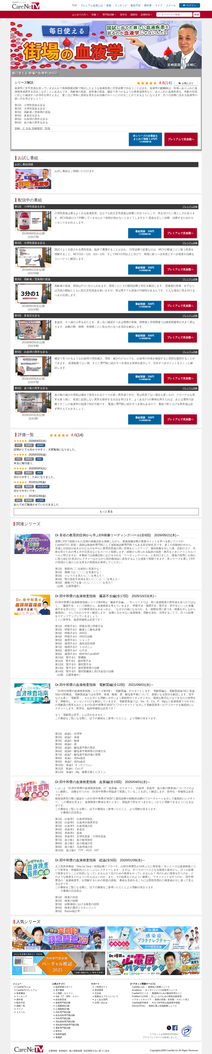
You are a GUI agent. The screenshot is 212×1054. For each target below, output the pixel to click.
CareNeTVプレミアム (26, 990)
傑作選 (148, 5)
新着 (108, 5)
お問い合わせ (101, 1002)
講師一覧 (20, 1006)
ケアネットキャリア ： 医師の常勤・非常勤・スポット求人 (160, 999)
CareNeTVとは (23, 987)
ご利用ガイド (101, 987)
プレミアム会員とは (91, 5)
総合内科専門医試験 (65, 1015)
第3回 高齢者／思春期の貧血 (33, 112)
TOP (74, 5)
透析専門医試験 (63, 1028)
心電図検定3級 (62, 1009)
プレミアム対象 (190, 206)
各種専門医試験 (63, 1002)
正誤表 (98, 993)
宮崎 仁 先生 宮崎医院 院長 (32, 128)
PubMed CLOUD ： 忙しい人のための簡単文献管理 (157, 996)
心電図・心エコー (64, 993)
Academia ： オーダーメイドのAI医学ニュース (154, 990)
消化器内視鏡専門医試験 (67, 1024)
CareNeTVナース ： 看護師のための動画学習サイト (157, 993)
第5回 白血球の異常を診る (31, 119)
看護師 (58, 1037)
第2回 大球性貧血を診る (30, 108)
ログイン (191, 5)
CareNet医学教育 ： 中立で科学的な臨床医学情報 (156, 1002)
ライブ (158, 5)
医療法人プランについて (106, 996)
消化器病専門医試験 (65, 1021)
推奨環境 (99, 990)
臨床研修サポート (64, 987)
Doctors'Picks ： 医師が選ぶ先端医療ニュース (154, 1006)
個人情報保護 (75, 1051)
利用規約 (63, 1051)
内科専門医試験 (63, 1012)
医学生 (123, 14)
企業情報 (53, 1051)
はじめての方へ (80, 14)
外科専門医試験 (63, 1018)
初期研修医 (60, 1034)
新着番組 (20, 993)
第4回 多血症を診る (27, 115)
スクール (171, 5)
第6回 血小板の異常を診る (31, 122)
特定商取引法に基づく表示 (96, 1051)
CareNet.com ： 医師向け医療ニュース (151, 987)
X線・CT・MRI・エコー (67, 996)
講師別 (134, 14)
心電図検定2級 (62, 1006)
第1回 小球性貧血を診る (30, 105)
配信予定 (136, 5)
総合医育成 (60, 999)
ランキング (121, 5)
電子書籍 (59, 990)
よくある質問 (101, 999)
